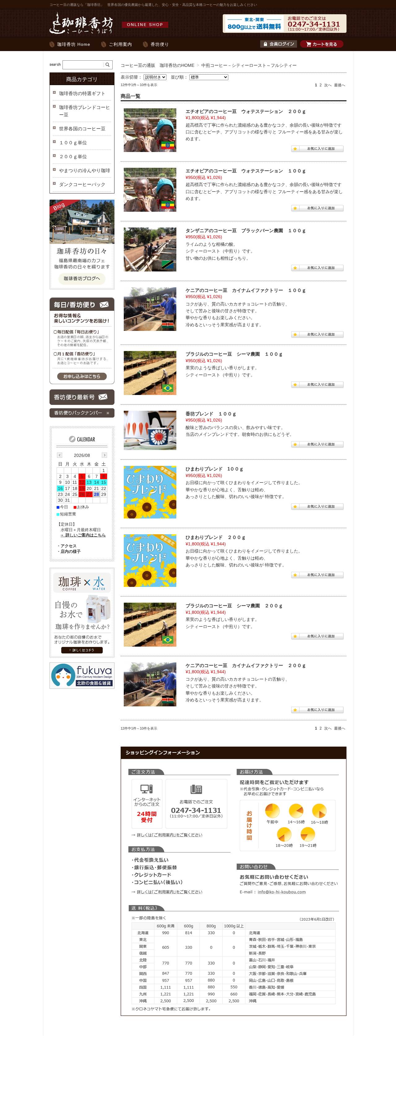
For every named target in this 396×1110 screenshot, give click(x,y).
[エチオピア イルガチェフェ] (150, 130)
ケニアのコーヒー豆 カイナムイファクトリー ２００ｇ (246, 665)
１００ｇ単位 (73, 142)
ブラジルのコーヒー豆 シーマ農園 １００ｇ (234, 354)
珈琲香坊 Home (73, 44)
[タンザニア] (150, 249)
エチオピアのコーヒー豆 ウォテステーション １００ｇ (246, 170)
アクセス (69, 546)
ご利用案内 (120, 44)
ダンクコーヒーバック (82, 184)
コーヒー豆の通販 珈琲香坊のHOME (157, 65)
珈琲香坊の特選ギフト (82, 93)
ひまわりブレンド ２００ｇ (216, 537)
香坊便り (160, 44)
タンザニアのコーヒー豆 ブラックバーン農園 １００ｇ (246, 230)
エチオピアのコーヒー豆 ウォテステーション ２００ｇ (246, 111)
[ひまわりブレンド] (150, 492)
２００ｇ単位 (73, 156)
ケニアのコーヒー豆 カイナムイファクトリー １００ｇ (246, 290)
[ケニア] (150, 309)
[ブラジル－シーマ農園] (150, 373)
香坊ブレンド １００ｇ (211, 413)
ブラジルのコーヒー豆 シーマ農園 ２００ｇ (234, 605)
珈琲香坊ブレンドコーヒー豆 (84, 111)
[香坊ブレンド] (150, 430)
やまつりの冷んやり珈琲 (84, 170)
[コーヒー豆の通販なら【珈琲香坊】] (111, 33)
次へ (328, 85)
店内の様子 (71, 551)
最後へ (339, 85)
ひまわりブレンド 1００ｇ (215, 468)
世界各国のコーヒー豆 (82, 128)
